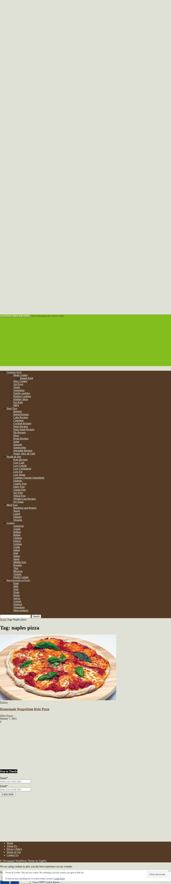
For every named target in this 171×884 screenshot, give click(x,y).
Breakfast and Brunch (24, 507)
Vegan (16, 387)
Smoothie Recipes (22, 450)
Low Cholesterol (22, 468)
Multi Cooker (20, 375)
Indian (16, 550)
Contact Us (13, 855)
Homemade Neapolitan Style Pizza (24, 709)
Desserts (17, 519)
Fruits (16, 592)
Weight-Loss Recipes (24, 498)
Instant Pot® (26, 378)
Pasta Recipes (20, 426)
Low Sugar (19, 474)
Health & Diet (14, 456)
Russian (17, 565)
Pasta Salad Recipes (23, 429)
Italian (16, 556)
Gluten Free (19, 489)
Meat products (20, 610)
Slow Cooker (20, 381)
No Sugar (18, 501)
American (18, 526)
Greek (16, 547)
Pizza (16, 435)
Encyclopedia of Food (18, 580)
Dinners (17, 516)
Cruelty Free (20, 483)
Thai (15, 568)
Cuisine (11, 523)
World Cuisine (21, 577)
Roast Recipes (20, 438)
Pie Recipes (19, 432)
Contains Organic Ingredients (28, 477)
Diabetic (17, 480)
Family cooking (21, 393)
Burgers (17, 411)
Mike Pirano (6, 715)
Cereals (17, 601)
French (17, 541)
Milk (15, 586)
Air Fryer (18, 384)
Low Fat (17, 471)
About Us (12, 846)
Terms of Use (14, 852)
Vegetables (19, 607)
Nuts (15, 589)
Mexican (18, 571)
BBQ (16, 405)
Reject (15, 882)
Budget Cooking (22, 396)
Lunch (16, 513)
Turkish (17, 574)
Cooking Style (14, 372)
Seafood (17, 604)
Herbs (16, 595)
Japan (16, 559)
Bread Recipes (21, 414)
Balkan (17, 532)
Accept (4, 882)
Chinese (17, 538)
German (17, 544)
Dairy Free (19, 486)
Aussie (17, 529)
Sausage (17, 444)
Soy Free (18, 492)
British (16, 535)
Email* (4, 786)
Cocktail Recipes (22, 423)
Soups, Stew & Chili (24, 453)
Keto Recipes (20, 459)
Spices (16, 598)
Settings (25, 882)
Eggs (16, 583)
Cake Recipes (20, 417)
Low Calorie (20, 465)
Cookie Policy (59, 878)
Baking (4, 702)
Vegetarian (19, 390)
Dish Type (12, 408)
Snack (16, 510)
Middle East (19, 562)
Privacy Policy (14, 849)
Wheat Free (19, 495)
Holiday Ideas (20, 399)
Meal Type (12, 505)
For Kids (18, 402)
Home (3, 619)
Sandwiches (19, 447)
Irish (15, 553)
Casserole (18, 420)
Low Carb (18, 462)
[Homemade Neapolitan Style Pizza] (58, 699)
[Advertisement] (85, 342)
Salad (16, 441)
